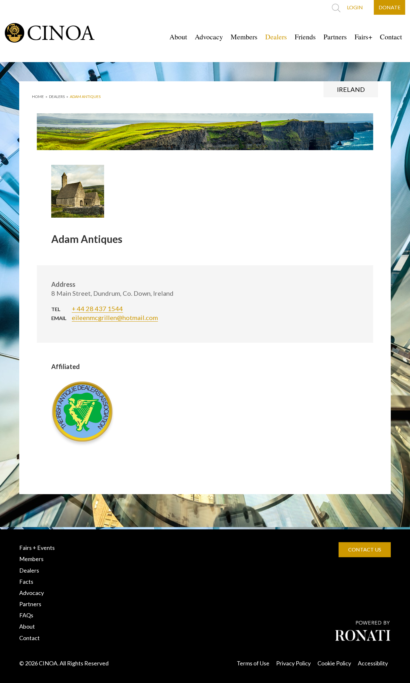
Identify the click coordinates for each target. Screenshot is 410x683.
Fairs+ (363, 36)
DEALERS (57, 96)
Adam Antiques (85, 96)
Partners (335, 36)
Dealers (276, 36)
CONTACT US (364, 549)
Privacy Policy (293, 663)
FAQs (26, 615)
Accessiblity (373, 663)
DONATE (389, 7)
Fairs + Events (37, 547)
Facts (26, 581)
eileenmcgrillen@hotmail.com (115, 317)
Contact (391, 36)
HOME (38, 96)
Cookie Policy (334, 663)
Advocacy (209, 36)
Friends (305, 36)
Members (244, 36)
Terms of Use (253, 663)
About (178, 36)
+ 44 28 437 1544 (97, 308)
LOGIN (355, 7)
